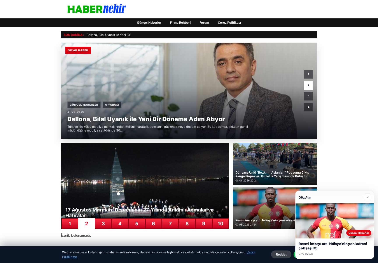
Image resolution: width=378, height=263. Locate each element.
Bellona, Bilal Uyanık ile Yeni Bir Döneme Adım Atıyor (123, 35)
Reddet (281, 254)
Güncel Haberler (149, 22)
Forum (204, 22)
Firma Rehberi (180, 22)
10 (220, 223)
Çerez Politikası (229, 22)
